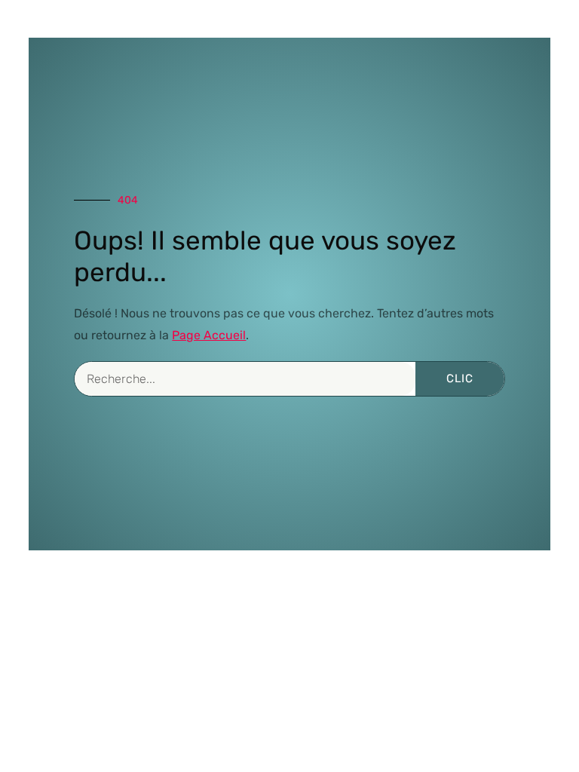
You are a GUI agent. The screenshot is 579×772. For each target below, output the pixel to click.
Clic (459, 378)
